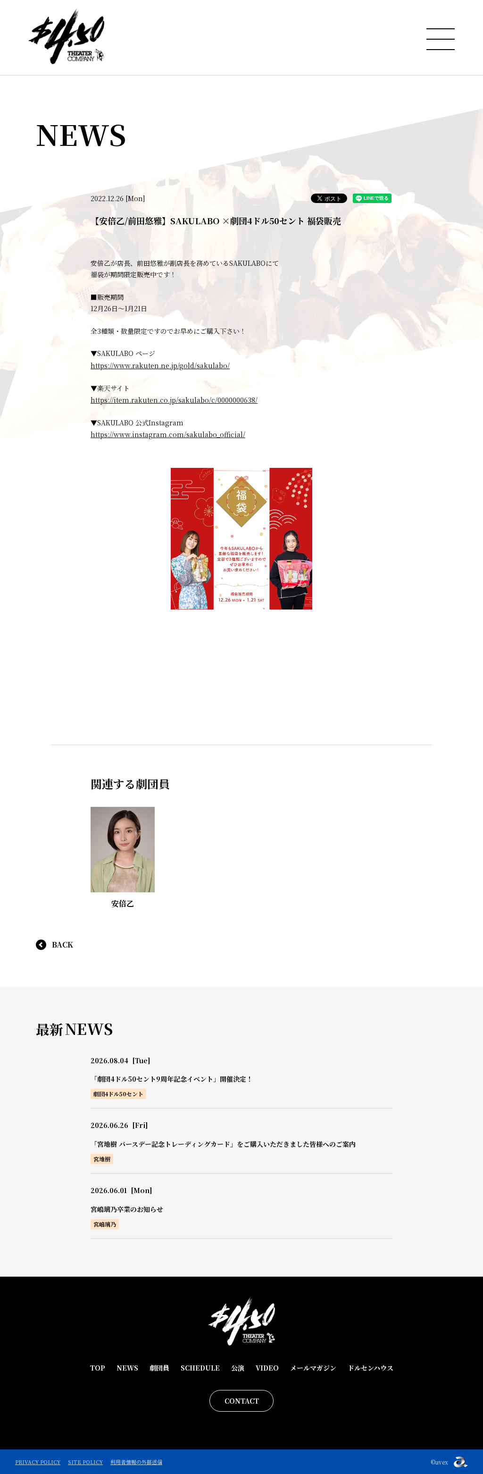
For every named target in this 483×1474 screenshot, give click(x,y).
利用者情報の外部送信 (136, 1462)
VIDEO (267, 1367)
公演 (237, 1367)
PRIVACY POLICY (37, 1462)
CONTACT (242, 1401)
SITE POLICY (85, 1462)
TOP (97, 1367)
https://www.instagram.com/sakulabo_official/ (168, 434)
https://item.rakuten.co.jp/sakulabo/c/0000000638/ (174, 400)
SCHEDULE (200, 1367)
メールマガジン (313, 1367)
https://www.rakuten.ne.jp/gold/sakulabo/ (160, 365)
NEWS (127, 1367)
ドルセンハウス (370, 1367)
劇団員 (159, 1367)
